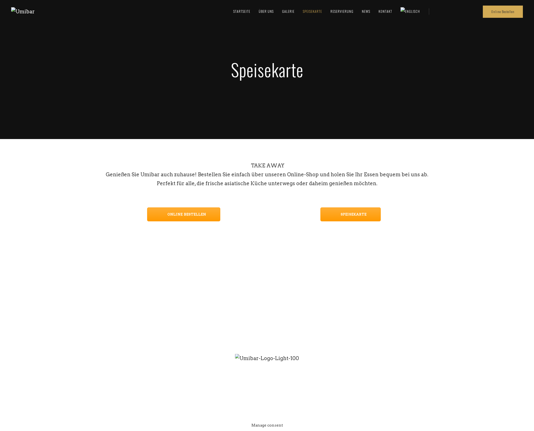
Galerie (288, 11)
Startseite (241, 11)
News (366, 11)
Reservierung (341, 11)
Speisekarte (312, 11)
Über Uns (266, 11)
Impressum (277, 394)
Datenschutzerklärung (326, 394)
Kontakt (385, 11)
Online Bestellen (503, 11)
